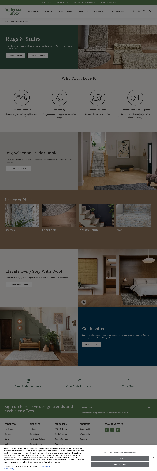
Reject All (120, 458)
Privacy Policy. (45, 466)
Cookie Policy (9, 469)
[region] (78, 458)
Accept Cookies (120, 464)
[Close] (153, 457)
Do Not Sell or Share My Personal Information (120, 452)
